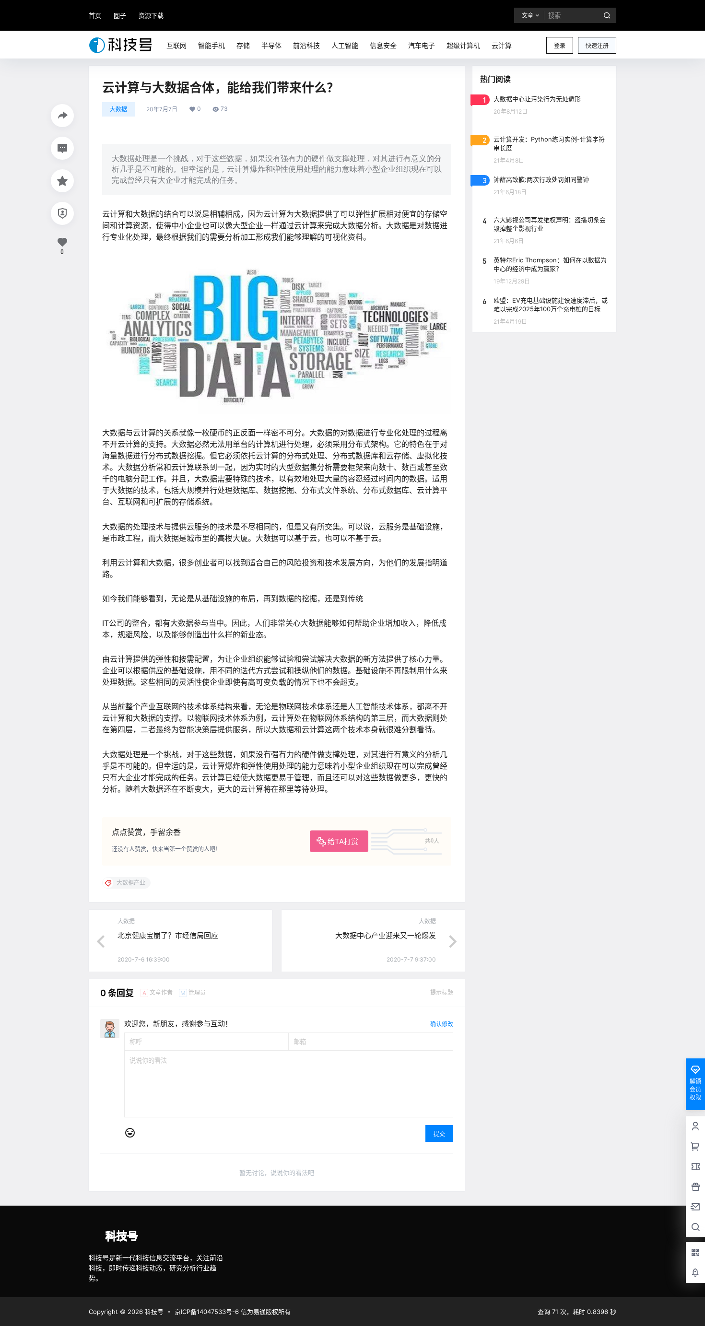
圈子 (120, 15)
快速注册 (597, 45)
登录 (559, 45)
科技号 (153, 1311)
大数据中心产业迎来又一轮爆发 (385, 935)
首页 (95, 15)
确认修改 (441, 1024)
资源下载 (151, 15)
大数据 (118, 109)
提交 (439, 1134)
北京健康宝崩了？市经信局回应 (168, 935)
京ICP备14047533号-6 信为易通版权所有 (233, 1311)
